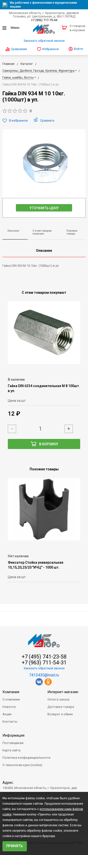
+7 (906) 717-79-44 (44, 20)
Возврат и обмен (60, 714)
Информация (13, 735)
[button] (44, 111)
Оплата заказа (58, 699)
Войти (78, 49)
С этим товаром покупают (42, 232)
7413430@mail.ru (44, 675)
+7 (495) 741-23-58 (44, 657)
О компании (11, 699)
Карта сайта (11, 750)
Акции (6, 714)
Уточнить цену (44, 208)
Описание (13, 230)
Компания (10, 692)
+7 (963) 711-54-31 (44, 663)
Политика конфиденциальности (26, 757)
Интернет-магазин (62, 692)
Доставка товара (60, 707)
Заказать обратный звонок (44, 40)
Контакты (9, 721)
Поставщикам (12, 743)
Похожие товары (71, 232)
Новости (9, 707)
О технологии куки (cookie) (22, 765)
